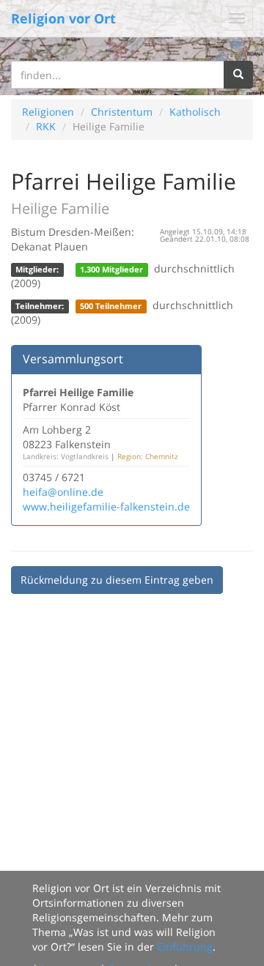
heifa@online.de (63, 492)
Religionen (48, 112)
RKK (46, 126)
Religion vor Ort (63, 18)
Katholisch (195, 112)
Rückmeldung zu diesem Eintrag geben (117, 580)
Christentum (122, 112)
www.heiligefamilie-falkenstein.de (106, 506)
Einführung (185, 947)
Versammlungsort (73, 359)
